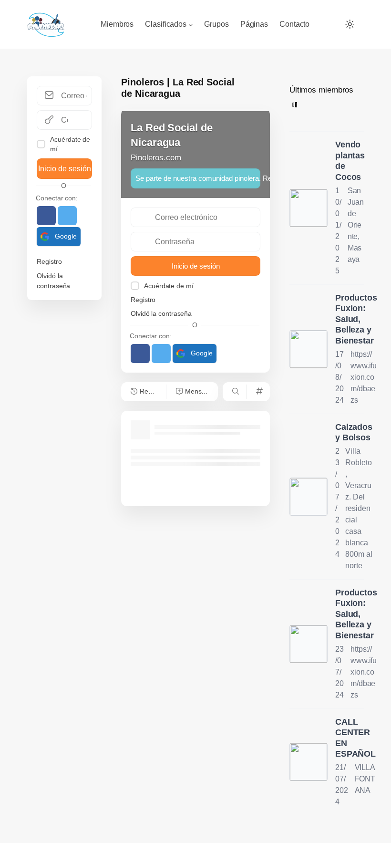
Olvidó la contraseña (53, 280)
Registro (49, 261)
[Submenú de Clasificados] (190, 24)
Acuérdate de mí (70, 144)
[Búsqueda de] (234, 392)
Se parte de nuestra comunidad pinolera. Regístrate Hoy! (197, 178)
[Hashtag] (258, 392)
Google (65, 236)
